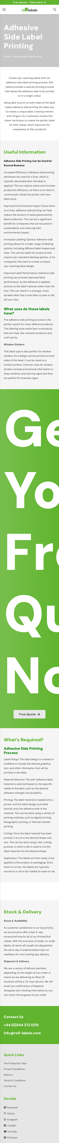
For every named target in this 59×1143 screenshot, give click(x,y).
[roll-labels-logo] (29, 9)
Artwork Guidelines (14, 1069)
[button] (54, 9)
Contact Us (10, 1086)
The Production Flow (15, 1063)
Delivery (8, 1074)
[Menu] (4, 9)
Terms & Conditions (15, 1080)
